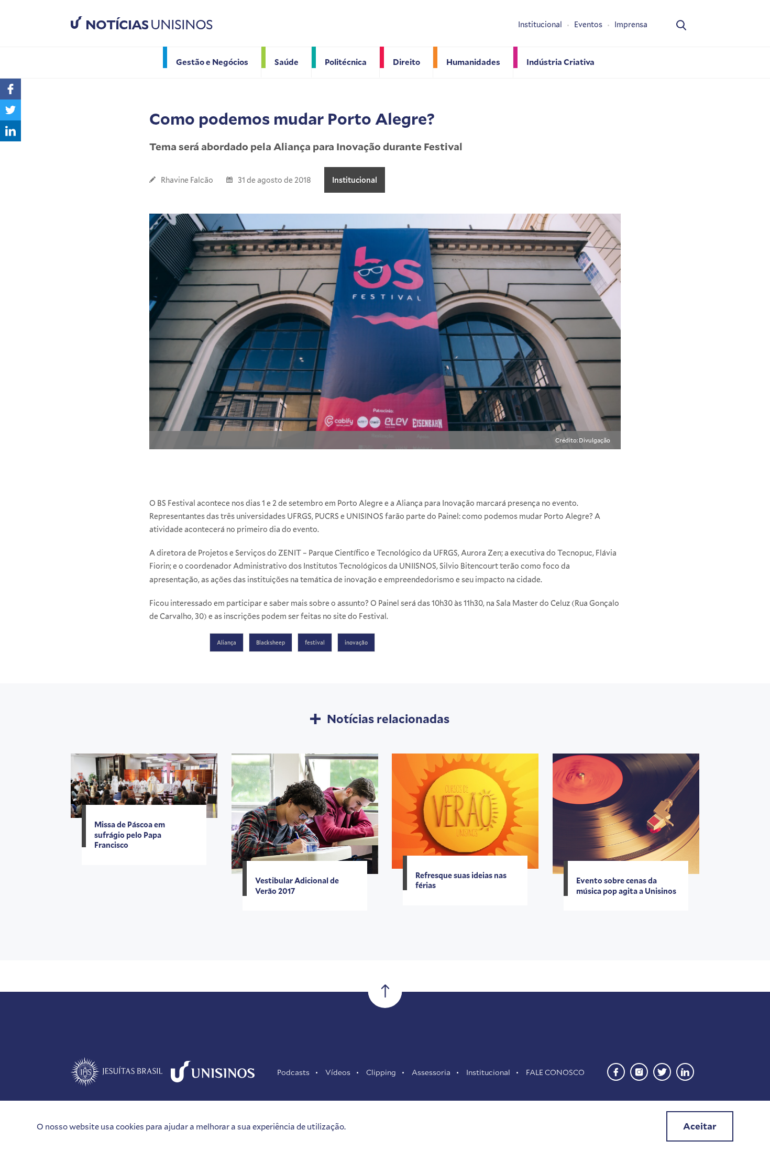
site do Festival (360, 616)
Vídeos (337, 1072)
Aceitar (700, 1126)
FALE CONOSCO (555, 1072)
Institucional (540, 24)
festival (315, 642)
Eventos (588, 24)
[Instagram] (639, 1070)
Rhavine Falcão (187, 180)
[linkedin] (685, 1070)
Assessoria (431, 1072)
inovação (356, 642)
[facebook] (616, 1070)
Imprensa (630, 24)
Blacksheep (270, 642)
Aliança (226, 642)
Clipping (381, 1072)
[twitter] (662, 1070)
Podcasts (293, 1072)
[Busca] (681, 24)
